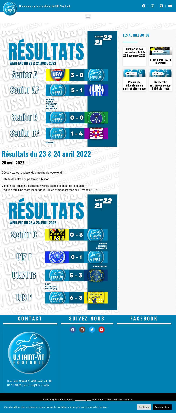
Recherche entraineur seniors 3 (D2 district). (161, 85)
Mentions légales (83, 399)
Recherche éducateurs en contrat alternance (134, 85)
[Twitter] (92, 329)
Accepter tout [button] (162, 407)
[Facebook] (73, 329)
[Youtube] (101, 329)
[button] (88, 16)
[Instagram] (82, 329)
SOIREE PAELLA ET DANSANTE (160, 61)
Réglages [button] (144, 407)
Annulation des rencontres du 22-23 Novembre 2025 (134, 52)
